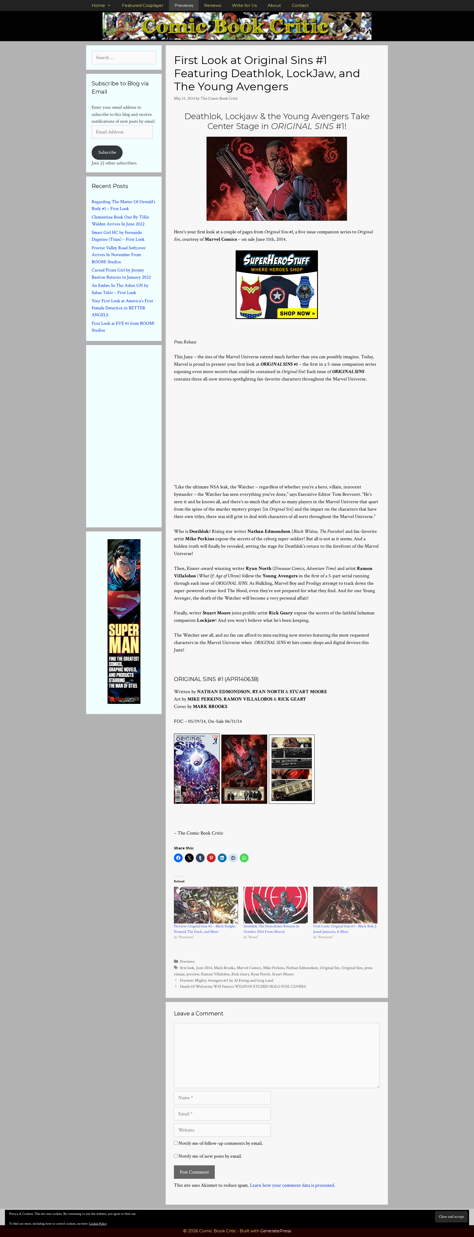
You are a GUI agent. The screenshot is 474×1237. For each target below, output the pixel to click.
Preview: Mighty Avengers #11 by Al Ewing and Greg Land (226, 980)
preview (193, 974)
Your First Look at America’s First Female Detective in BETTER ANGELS (122, 308)
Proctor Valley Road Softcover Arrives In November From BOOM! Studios (119, 255)
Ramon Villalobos (215, 974)
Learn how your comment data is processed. (292, 1185)
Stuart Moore (283, 974)
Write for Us (244, 5)
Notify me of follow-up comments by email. (221, 1143)
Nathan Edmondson (302, 967)
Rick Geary (240, 974)
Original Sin (330, 967)
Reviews (212, 5)
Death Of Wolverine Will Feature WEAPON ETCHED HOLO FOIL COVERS (243, 986)
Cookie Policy (98, 1224)
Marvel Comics (249, 967)
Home (98, 5)
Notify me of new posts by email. (210, 1156)
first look (187, 967)
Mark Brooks (224, 967)
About (274, 5)
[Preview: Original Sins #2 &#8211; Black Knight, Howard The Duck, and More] (206, 905)
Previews (183, 5)
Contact (300, 5)
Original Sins (352, 967)
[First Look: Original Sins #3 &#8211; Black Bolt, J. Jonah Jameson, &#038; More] (345, 905)
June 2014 (204, 967)
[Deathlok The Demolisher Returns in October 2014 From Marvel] (276, 905)
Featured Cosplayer (142, 5)
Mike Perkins (273, 967)
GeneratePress (275, 1230)
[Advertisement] (277, 424)
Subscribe (107, 152)
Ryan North (260, 974)
